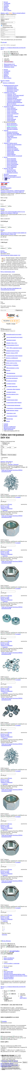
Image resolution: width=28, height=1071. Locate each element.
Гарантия (6, 6)
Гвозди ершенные (11, 160)
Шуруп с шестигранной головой (15, 105)
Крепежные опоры (12, 88)
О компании (7, 3)
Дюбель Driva (10, 151)
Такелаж (6, 130)
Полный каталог (5, 182)
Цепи (8, 141)
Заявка (10, 13)
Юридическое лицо (8, 27)
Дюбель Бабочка (11, 154)
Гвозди (5, 157)
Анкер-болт (10, 115)
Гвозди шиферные (11, 167)
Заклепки (6, 174)
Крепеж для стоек (8, 168)
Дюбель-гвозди (11, 146)
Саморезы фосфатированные (14, 102)
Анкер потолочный (12, 109)
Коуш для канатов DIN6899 (14, 134)
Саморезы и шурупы (9, 92)
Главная (6, 423)
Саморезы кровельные (13, 96)
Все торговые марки (6, 187)
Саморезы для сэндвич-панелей (15, 95)
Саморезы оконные (12, 98)
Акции (5, 179)
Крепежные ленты (12, 87)
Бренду (11, 461)
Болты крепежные (11, 123)
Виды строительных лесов (8, 271)
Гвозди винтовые (11, 158)
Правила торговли (9, 978)
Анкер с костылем (11, 112)
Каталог (6, 2)
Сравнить (5, 510)
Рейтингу (3, 461)
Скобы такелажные (12, 137)
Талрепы (9, 139)
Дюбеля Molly (10, 153)
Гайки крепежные (11, 126)
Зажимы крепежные (12, 132)
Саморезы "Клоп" (11, 94)
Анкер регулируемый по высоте (12, 177)
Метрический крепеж (9, 428)
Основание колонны (12, 172)
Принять (25, 1062)
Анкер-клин (10, 117)
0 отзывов (18, 497)
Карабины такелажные (13, 133)
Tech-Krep (5, 444)
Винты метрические (12, 125)
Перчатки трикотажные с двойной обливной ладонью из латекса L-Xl (12, 191)
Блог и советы (7, 10)
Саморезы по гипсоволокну (14, 99)
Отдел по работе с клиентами (11, 963)
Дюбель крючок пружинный (14, 155)
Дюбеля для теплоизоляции (14, 144)
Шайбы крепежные (12, 127)
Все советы (4, 252)
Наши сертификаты (9, 958)
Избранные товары (9, 67)
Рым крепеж (10, 136)
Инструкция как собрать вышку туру (10, 255)
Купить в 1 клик (5, 505)
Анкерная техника (9, 106)
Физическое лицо (7, 25)
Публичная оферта (9, 977)
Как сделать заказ (8, 971)
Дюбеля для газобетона (13, 150)
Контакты (6, 9)
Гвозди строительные (12, 164)
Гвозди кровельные (12, 161)
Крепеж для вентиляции (10, 175)
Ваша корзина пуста (9, 64)
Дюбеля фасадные (11, 147)
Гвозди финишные (12, 165)
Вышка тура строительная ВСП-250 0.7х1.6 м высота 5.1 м (13, 212)
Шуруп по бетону (11, 103)
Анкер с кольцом (11, 110)
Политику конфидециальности (10, 1066)
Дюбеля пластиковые (12, 148)
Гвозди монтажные (12, 162)
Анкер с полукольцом (12, 113)
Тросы (8, 140)
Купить (3, 209)
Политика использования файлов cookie (14, 974)
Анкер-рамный (11, 120)
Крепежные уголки (12, 91)
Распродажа (7, 178)
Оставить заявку (8, 61)
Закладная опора (11, 170)
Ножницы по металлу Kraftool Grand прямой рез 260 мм (13, 233)
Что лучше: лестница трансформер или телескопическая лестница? (11, 289)
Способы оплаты (8, 973)
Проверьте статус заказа (10, 65)
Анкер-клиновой (11, 119)
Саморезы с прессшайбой (13, 101)
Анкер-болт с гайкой (12, 116)
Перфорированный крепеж (11, 85)
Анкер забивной (11, 108)
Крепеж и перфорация (9, 82)
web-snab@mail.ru (14, 951)
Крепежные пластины (13, 89)
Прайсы (6, 7)
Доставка (6, 4)
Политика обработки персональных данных (15, 975)
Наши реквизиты (8, 959)
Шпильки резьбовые (12, 129)
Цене (7, 461)
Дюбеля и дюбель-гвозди (10, 143)
